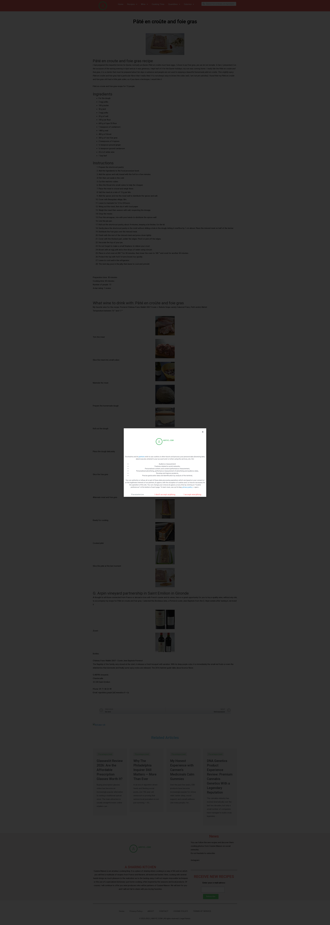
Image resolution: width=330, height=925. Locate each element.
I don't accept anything (165, 494)
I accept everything (192, 494)
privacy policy (187, 487)
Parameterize (137, 494)
